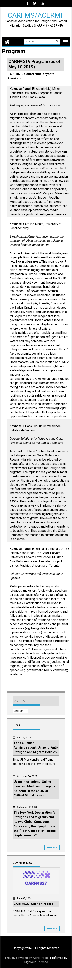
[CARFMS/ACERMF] (7, 41)
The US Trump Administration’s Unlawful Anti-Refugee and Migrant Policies (36, 747)
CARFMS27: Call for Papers (33, 904)
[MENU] (65, 41)
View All (51, 847)
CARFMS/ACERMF (36, 15)
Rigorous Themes (36, 962)
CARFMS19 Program (28, 61)
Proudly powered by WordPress (26, 958)
